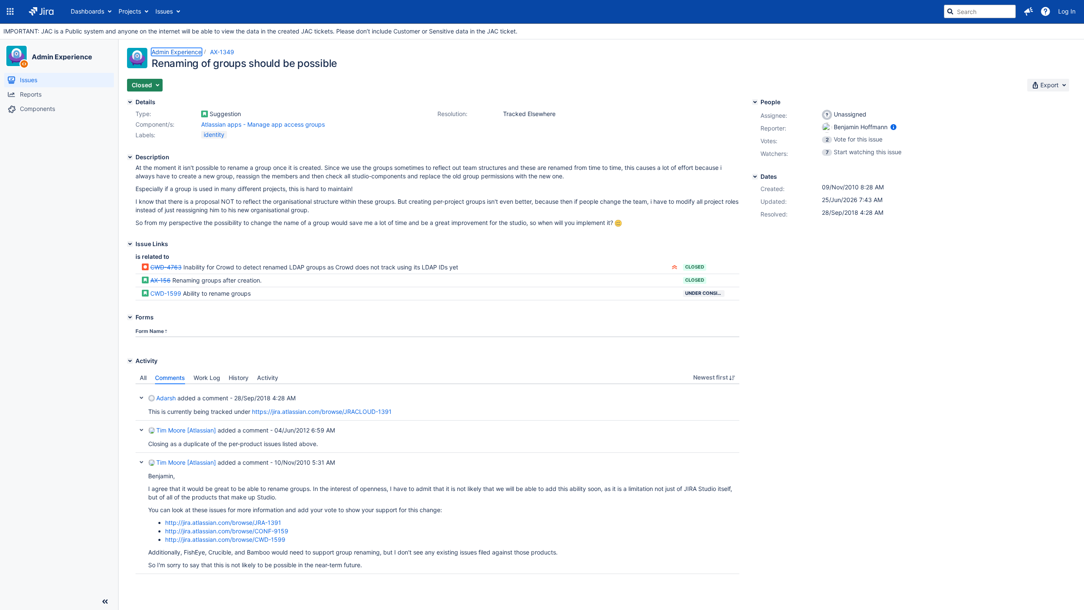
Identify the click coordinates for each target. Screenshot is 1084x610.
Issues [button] (164, 11)
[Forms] (130, 317)
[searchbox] (980, 11)
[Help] (1045, 11)
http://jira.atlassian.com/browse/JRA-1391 (223, 522)
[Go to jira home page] (41, 11)
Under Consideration (705, 293)
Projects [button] (130, 11)
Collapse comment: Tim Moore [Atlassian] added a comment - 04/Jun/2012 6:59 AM (141, 430)
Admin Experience (62, 56)
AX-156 (160, 280)
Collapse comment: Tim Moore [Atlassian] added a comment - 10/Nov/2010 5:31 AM (141, 462)
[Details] (130, 102)
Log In (1067, 11)
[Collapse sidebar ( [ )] (105, 601)
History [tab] (239, 377)
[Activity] (130, 361)
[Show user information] (893, 126)
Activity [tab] (267, 377)
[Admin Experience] (16, 56)
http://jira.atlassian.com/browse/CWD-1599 (225, 539)
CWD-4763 (166, 267)
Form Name (150, 331)
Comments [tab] (170, 377)
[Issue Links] (130, 244)
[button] (10, 11)
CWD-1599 (165, 293)
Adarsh (166, 398)
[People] (755, 102)
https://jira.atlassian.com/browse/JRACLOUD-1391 (322, 411)
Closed (694, 267)
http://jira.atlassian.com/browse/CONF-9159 (226, 531)
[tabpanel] (437, 479)
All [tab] (143, 377)
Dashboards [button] (87, 11)
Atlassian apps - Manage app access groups (263, 124)
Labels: (145, 135)
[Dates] (755, 177)
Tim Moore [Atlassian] (186, 430)
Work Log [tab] (207, 377)
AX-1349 (222, 51)
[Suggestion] (204, 114)
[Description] (130, 157)
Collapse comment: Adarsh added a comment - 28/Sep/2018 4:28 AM (141, 397)
